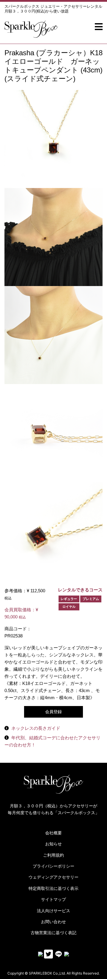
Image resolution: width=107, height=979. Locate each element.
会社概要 (53, 832)
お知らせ (53, 843)
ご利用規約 (53, 855)
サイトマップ (53, 899)
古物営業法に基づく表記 (53, 932)
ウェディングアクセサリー (53, 877)
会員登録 (53, 711)
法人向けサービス (53, 910)
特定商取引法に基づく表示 (53, 888)
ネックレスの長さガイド (35, 728)
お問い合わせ (53, 921)
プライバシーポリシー (53, 866)
